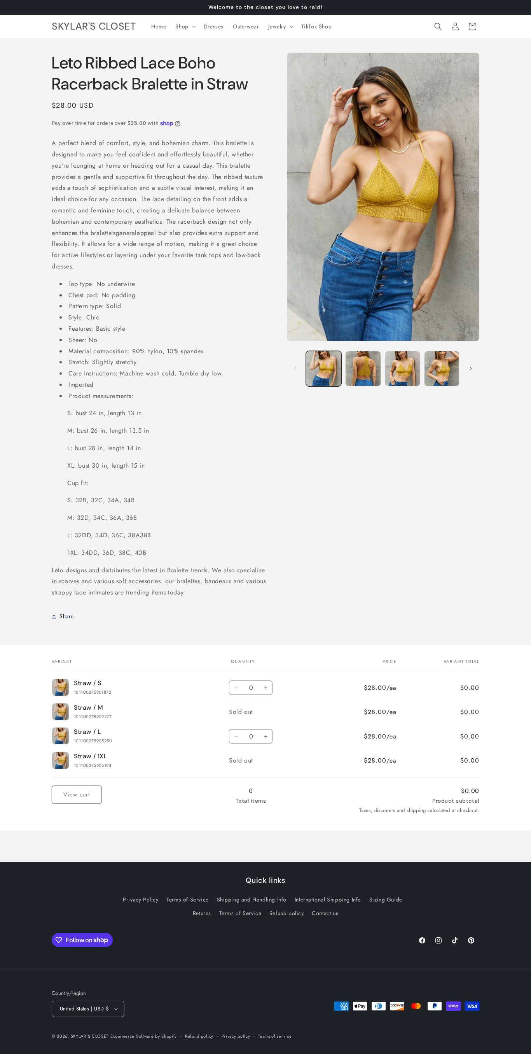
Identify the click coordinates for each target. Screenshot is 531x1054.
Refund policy (286, 913)
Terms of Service (187, 899)
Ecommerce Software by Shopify (143, 1036)
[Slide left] (295, 368)
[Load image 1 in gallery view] (323, 368)
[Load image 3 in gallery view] (402, 368)
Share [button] (66, 616)
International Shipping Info (328, 899)
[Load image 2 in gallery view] (363, 368)
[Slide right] (470, 368)
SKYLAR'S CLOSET (90, 1036)
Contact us (325, 913)
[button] (185, 26)
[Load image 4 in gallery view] (441, 368)
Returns (202, 913)
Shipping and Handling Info (252, 899)
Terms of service (275, 1036)
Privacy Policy (140, 899)
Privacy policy (236, 1036)
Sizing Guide (385, 899)
